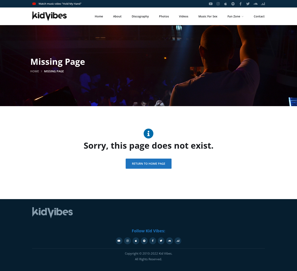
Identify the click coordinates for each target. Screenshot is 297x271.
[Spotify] (233, 3)
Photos (164, 16)
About (117, 16)
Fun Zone (233, 16)
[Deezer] (263, 3)
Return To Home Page (148, 163)
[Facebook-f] (240, 3)
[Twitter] (248, 3)
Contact (259, 16)
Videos (183, 16)
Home (99, 16)
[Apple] (225, 3)
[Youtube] (210, 3)
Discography (140, 16)
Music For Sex (207, 16)
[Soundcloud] (255, 3)
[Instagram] (218, 3)
